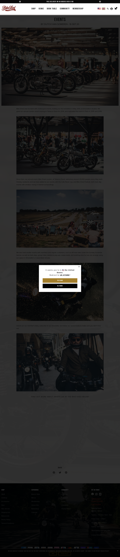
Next (100, 2)
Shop (33, 8)
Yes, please (60, 280)
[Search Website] (108, 9)
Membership (78, 8)
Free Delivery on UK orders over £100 (60, 2)
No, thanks (60, 286)
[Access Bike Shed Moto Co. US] (99, 9)
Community (65, 8)
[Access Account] (111, 9)
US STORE (64, 275)
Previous (20, 2)
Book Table (52, 8)
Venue (41, 8)
